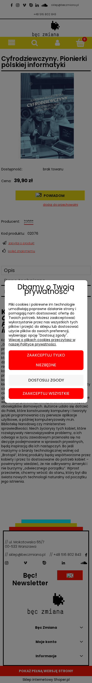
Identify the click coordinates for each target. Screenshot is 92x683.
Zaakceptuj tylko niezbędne (46, 360)
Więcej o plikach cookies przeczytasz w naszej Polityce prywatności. (42, 342)
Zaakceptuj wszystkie (46, 393)
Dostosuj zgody (46, 380)
